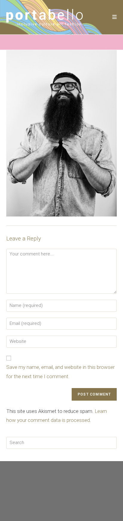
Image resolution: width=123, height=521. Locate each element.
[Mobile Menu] (114, 17)
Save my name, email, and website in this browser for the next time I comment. (60, 371)
